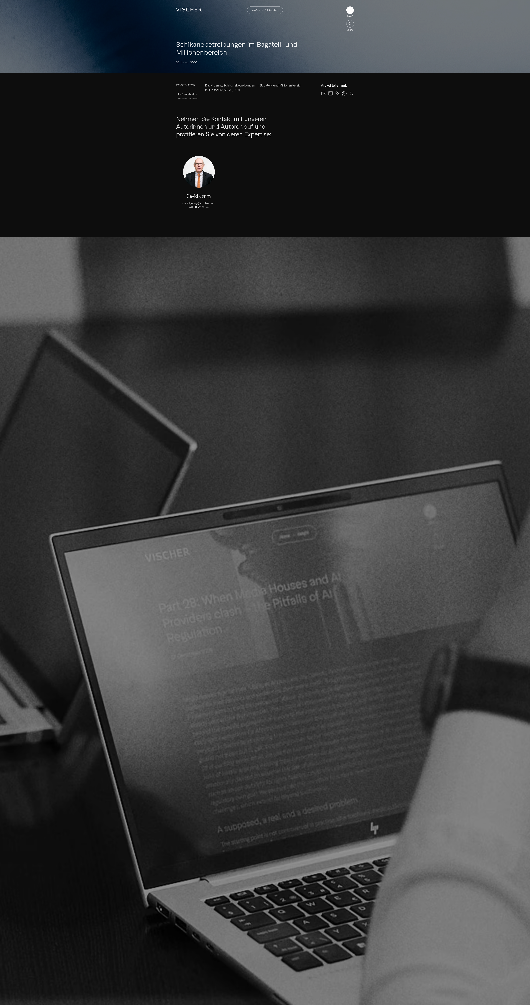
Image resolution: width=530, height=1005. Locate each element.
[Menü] (350, 10)
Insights (256, 10)
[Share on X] (351, 93)
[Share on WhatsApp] (344, 93)
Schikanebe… (271, 10)
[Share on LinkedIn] (330, 93)
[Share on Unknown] (337, 93)
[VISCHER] (189, 9)
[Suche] (350, 24)
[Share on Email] (323, 93)
